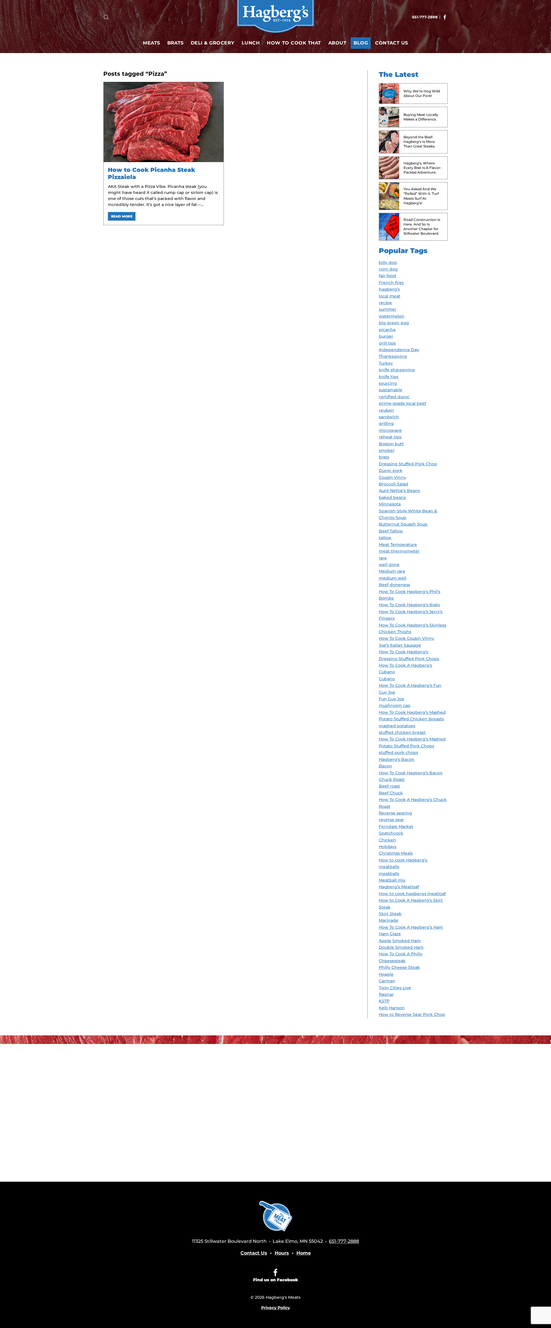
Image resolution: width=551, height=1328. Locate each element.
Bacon (385, 766)
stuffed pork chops (398, 752)
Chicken (387, 840)
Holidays (387, 846)
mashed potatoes (397, 725)
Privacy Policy (275, 1307)
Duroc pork (390, 470)
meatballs (389, 873)
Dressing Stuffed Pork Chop (408, 463)
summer (387, 309)
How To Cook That (294, 43)
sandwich (389, 416)
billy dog (388, 262)
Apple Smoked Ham (400, 940)
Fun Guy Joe (391, 698)
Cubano (387, 678)
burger (386, 336)
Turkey (386, 363)
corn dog (388, 269)
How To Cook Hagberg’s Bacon (411, 772)
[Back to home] (275, 17)
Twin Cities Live (395, 987)
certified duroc (394, 396)
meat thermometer (399, 551)
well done (389, 564)
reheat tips (390, 437)
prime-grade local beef (402, 403)
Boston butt (391, 443)
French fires (391, 282)
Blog (361, 43)
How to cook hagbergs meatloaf (412, 893)
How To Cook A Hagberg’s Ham (411, 927)
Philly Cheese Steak (399, 967)
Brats (175, 43)
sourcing (388, 383)
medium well (392, 578)
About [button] (337, 43)
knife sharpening (397, 369)
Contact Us (391, 43)
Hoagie (386, 974)
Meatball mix (392, 880)
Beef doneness (394, 584)
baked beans (392, 497)
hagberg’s (389, 289)
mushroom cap (394, 705)
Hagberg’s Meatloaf (399, 886)
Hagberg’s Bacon (396, 759)
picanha (387, 329)
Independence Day (399, 349)
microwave (390, 430)
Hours (282, 1253)
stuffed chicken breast (402, 732)
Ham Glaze (390, 933)
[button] (106, 17)
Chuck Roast (392, 779)
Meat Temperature (398, 544)
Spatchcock (391, 833)
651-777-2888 (425, 17)
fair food (387, 275)
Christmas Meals (396, 853)
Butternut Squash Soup (403, 524)
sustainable (390, 389)
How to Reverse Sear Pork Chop (412, 1014)
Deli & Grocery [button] (212, 43)
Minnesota (390, 504)
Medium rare (392, 571)
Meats (151, 43)
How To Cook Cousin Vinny (406, 638)
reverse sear (391, 819)
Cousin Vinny (392, 477)
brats (384, 457)
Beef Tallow (391, 531)
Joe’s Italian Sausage (400, 645)
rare (383, 558)
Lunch (251, 43)
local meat (389, 296)
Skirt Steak (390, 913)
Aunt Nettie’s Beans (399, 490)
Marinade (388, 920)
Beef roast (389, 786)
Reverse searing (395, 813)
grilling (386, 423)
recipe (385, 302)
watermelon (391, 316)
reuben (386, 410)
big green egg (394, 322)
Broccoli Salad (393, 484)
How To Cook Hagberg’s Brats (409, 604)
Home (303, 1253)
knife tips (388, 376)
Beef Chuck (391, 793)
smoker (387, 450)
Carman (387, 980)
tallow (385, 537)
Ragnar (386, 994)
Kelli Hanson (392, 1007)
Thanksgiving (393, 356)
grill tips (387, 343)
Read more (121, 216)
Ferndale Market (396, 826)
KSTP (384, 1001)
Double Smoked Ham (401, 947)
